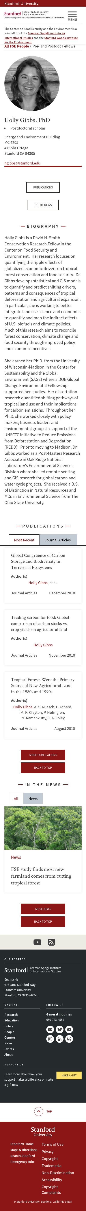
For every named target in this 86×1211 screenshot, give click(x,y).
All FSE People (16, 46)
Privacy (47, 1151)
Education (11, 1020)
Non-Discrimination (58, 1172)
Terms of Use (53, 1144)
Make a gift (69, 1075)
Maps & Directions (23, 1149)
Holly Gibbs (38, 582)
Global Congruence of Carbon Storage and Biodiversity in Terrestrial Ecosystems (43, 575)
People (9, 1032)
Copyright (50, 1158)
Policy (8, 1026)
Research (11, 1014)
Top (49, 1111)
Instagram (50, 1039)
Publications (43, 187)
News (33, 798)
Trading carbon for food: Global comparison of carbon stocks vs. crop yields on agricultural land (43, 637)
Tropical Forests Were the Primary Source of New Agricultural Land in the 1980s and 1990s (43, 705)
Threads (69, 1039)
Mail (50, 1029)
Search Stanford (22, 1155)
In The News (43, 205)
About (8, 1054)
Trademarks (52, 1165)
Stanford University (21, 3)
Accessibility (52, 1179)
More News (43, 909)
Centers (9, 1037)
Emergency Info (22, 1161)
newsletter (51, 942)
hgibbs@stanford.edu (22, 163)
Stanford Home (22, 1144)
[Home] (34, 15)
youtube (37, 942)
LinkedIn (60, 1039)
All (16, 798)
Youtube (69, 1029)
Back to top (43, 768)
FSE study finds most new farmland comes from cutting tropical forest (43, 849)
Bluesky (60, 1029)
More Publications (43, 755)
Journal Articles (58, 539)
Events (9, 1049)
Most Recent (24, 539)
